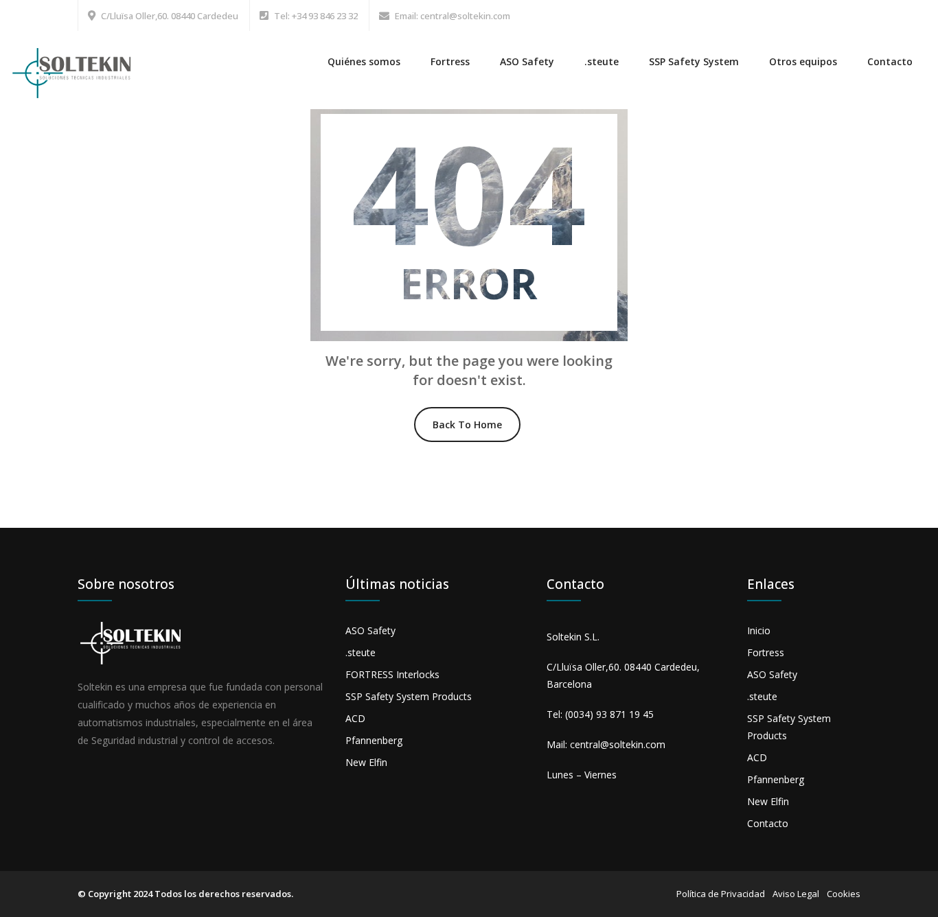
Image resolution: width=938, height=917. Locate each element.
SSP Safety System (694, 61)
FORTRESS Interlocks (392, 674)
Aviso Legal (796, 893)
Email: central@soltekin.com (452, 16)
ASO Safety (527, 61)
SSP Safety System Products (408, 696)
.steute (601, 61)
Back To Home (467, 424)
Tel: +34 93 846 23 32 (316, 16)
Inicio (758, 630)
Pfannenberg (373, 740)
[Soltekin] (74, 64)
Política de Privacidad (720, 893)
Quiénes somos (364, 61)
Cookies (843, 893)
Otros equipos (803, 61)
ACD (355, 718)
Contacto (890, 61)
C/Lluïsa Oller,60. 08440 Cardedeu (169, 16)
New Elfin (366, 762)
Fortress (450, 61)
